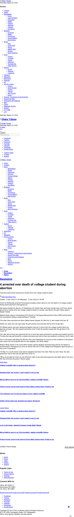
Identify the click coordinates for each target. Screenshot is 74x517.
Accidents (11, 29)
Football (10, 58)
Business (7, 31)
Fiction (10, 90)
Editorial (10, 71)
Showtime (7, 79)
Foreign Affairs (13, 176)
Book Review (12, 88)
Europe (10, 51)
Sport (6, 55)
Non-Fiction (12, 93)
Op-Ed (10, 69)
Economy (11, 33)
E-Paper (6, 155)
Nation (10, 178)
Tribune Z (7, 75)
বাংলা (1, 129)
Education (11, 20)
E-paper (6, 11)
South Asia (11, 45)
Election (10, 174)
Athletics (11, 62)
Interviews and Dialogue (12, 101)
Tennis (10, 60)
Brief (5, 103)
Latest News (4, 408)
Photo (6, 104)
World (6, 42)
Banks (10, 34)
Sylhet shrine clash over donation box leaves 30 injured (20, 401)
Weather (10, 25)
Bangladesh (8, 14)
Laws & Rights (12, 18)
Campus (10, 27)
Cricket (10, 57)
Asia (9, 44)
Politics (10, 23)
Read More (3, 362)
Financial (7, 80)
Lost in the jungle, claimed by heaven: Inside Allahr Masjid (20, 425)
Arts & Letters (9, 84)
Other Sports (12, 66)
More (5, 250)
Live (5, 112)
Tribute (10, 91)
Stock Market (12, 38)
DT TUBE (7, 110)
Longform (11, 73)
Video (6, 461)
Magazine (7, 77)
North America (12, 53)
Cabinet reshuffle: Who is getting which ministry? (18, 365)
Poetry (10, 86)
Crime (10, 16)
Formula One (12, 64)
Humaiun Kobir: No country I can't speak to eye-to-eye (19, 372)
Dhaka (10, 22)
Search (6, 463)
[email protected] (6, 493)
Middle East (12, 49)
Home (6, 12)
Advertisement (9, 478)
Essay (10, 95)
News (6, 167)
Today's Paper (8, 153)
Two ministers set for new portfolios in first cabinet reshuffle (22, 394)
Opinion (6, 68)
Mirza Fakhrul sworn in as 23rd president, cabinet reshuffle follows (24, 380)
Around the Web (9, 99)
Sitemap (7, 476)
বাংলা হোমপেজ (69, 447)
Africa (10, 47)
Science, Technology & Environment (16, 97)
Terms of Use (8, 472)
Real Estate (12, 40)
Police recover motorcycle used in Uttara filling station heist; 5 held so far (27, 387)
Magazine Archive (10, 106)
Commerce (11, 36)
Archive (6, 108)
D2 (5, 82)
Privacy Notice (9, 474)
